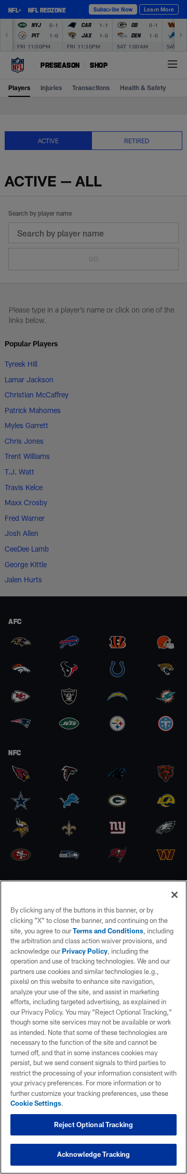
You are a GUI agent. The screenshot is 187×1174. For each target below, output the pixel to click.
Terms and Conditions (108, 931)
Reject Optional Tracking (93, 1124)
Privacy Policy (85, 951)
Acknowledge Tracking (93, 1154)
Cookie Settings (35, 1103)
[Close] (174, 894)
